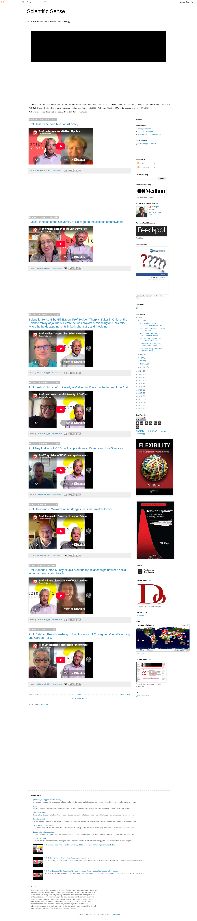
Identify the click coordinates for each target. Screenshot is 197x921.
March (142, 361)
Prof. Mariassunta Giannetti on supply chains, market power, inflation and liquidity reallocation (62, 104)
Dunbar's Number (39, 838)
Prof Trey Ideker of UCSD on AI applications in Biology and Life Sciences (76, 448)
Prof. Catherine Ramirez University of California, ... (152, 329)
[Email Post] (65, 170)
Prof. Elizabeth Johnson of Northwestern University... (150, 334)
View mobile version (79, 698)
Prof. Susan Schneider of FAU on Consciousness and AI (118, 108)
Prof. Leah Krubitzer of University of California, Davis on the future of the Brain (79, 387)
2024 (140, 371)
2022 (140, 377)
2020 (140, 384)
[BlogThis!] (72, 170)
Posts (141, 163)
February (143, 364)
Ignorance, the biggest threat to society (47, 800)
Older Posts (125, 694)
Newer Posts (33, 694)
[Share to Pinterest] (80, 170)
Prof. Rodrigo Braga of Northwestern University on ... (151, 324)
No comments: (57, 170)
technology (140, 433)
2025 (140, 318)
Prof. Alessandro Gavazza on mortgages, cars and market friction (71, 509)
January (143, 367)
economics (149, 433)
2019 (140, 387)
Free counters (141, 653)
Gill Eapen (155, 207)
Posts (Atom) (43, 704)
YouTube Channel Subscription (149, 134)
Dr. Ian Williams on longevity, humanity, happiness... (150, 344)
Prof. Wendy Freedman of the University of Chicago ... (150, 339)
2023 (140, 374)
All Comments (144, 167)
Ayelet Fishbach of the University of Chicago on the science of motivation (76, 221)
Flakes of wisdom (39, 813)
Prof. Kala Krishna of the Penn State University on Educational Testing (134, 104)
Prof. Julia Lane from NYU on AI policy (53, 124)
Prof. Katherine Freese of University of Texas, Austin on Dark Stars (52, 112)
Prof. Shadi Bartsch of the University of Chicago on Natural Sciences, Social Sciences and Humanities (81, 871)
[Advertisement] (79, 196)
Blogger (117, 914)
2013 (140, 406)
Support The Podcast (145, 131)
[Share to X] (74, 170)
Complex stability (39, 819)
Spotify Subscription (145, 129)
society (140, 431)
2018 (140, 390)
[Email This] (69, 170)
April (142, 358)
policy (163, 431)
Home (80, 694)
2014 (140, 402)
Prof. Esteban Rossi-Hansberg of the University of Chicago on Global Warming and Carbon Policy (79, 845)
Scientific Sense (46, 11)
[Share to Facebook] (77, 170)
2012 (140, 409)
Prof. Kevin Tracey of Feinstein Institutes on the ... (151, 350)
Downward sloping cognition (43, 832)
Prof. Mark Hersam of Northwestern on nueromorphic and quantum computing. (57, 108)
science (152, 431)
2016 (140, 396)
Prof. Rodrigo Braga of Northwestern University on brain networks (67, 858)
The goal (36, 806)
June (142, 320)
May (142, 354)
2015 (140, 399)
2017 (140, 393)
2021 (140, 380)
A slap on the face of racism (43, 826)
